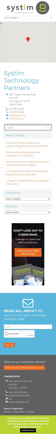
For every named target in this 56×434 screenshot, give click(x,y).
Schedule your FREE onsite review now (24, 367)
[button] (28, 39)
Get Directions (16, 118)
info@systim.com (17, 115)
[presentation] (19, 334)
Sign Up (9, 345)
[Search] (48, 128)
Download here (28, 430)
